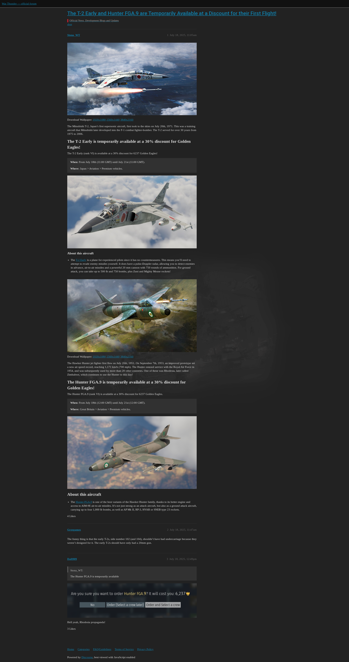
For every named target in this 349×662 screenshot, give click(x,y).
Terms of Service (124, 649)
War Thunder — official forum (19, 3)
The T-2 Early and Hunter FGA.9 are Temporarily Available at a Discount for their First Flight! (171, 13)
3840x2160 (126, 119)
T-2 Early (81, 260)
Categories (84, 649)
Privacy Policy (145, 649)
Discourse (87, 657)
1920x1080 (99, 119)
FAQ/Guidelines (102, 649)
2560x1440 (113, 119)
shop (69, 24)
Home (70, 649)
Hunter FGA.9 (84, 501)
